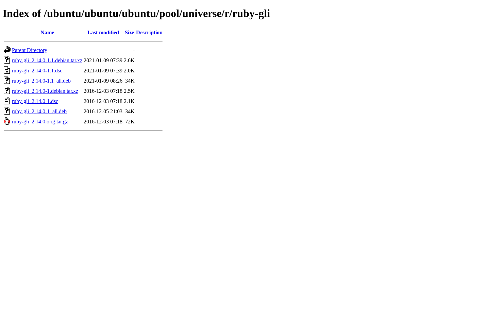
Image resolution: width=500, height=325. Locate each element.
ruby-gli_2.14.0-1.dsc (35, 101)
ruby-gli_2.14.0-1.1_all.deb (41, 81)
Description (149, 32)
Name (47, 32)
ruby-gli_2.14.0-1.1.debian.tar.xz (47, 60)
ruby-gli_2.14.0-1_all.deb (39, 111)
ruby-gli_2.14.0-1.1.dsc (37, 70)
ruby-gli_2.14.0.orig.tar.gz (40, 121)
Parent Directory (29, 50)
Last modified (103, 32)
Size (129, 32)
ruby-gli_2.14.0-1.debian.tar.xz (45, 91)
